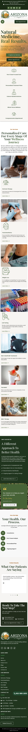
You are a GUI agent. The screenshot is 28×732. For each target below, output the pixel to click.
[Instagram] (17, 8)
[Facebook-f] (8, 8)
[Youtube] (14, 8)
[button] (2, 22)
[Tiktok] (19, 8)
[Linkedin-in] (11, 8)
